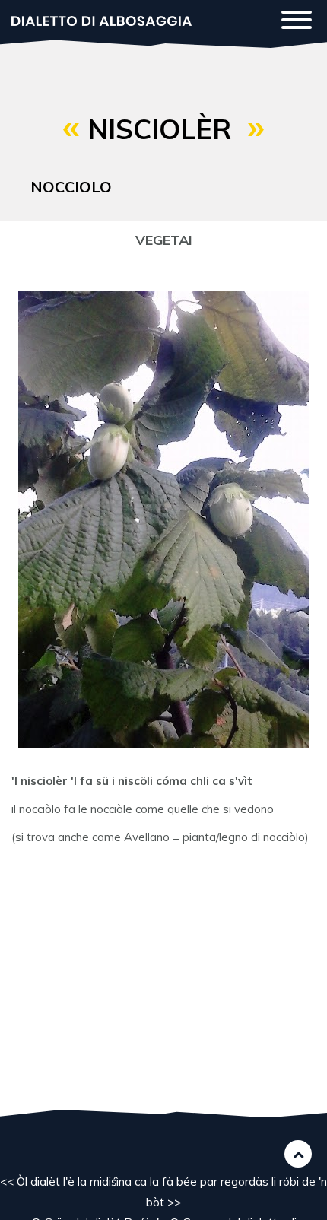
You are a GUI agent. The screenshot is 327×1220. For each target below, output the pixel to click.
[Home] (101, 19)
